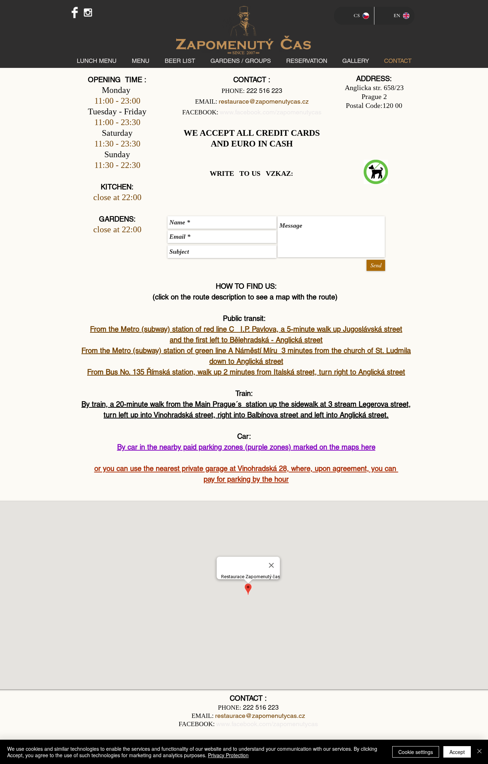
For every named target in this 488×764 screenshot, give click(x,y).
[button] (140, 60)
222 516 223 (264, 90)
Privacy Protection (228, 755)
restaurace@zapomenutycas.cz (264, 101)
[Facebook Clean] (74, 12)
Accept (457, 751)
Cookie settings (415, 751)
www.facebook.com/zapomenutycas (271, 112)
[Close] (479, 751)
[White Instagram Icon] (88, 12)
